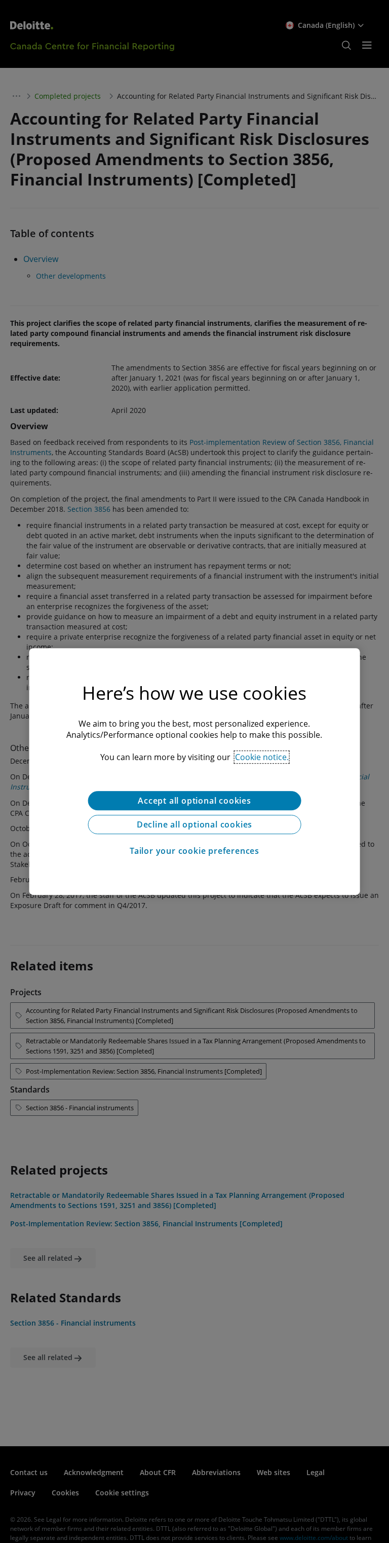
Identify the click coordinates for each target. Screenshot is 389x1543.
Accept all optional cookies (194, 800)
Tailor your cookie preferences (194, 850)
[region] (194, 771)
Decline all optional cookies (194, 824)
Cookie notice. (262, 757)
